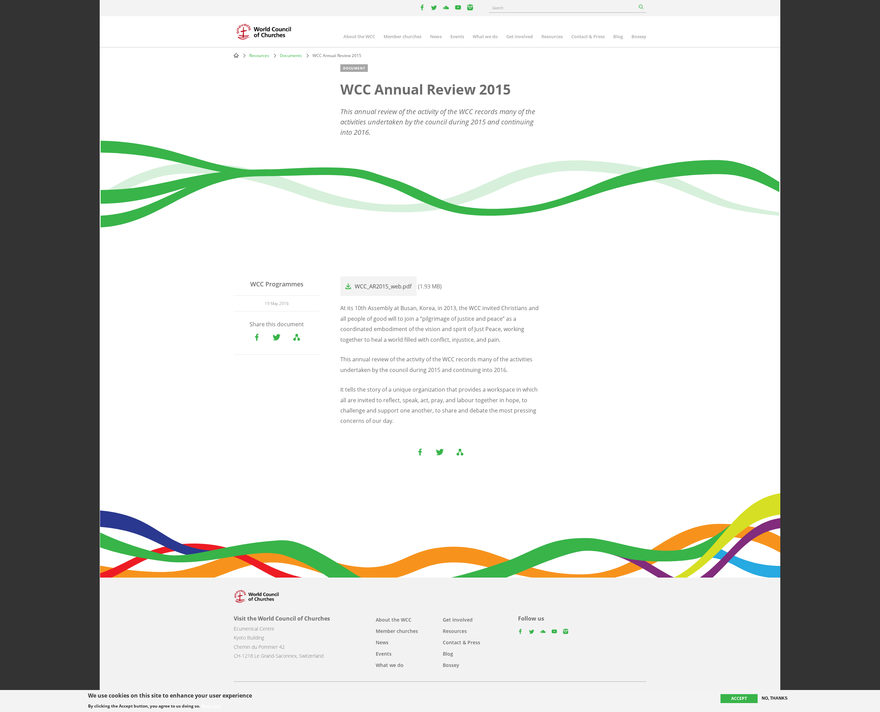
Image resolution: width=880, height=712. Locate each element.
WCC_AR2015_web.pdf (383, 286)
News (436, 36)
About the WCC (359, 36)
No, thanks (775, 698)
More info (211, 705)
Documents (291, 55)
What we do (485, 36)
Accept (739, 698)
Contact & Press (588, 36)
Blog (618, 36)
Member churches (402, 36)
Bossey (638, 36)
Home (236, 55)
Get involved (519, 36)
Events (457, 36)
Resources (552, 36)
